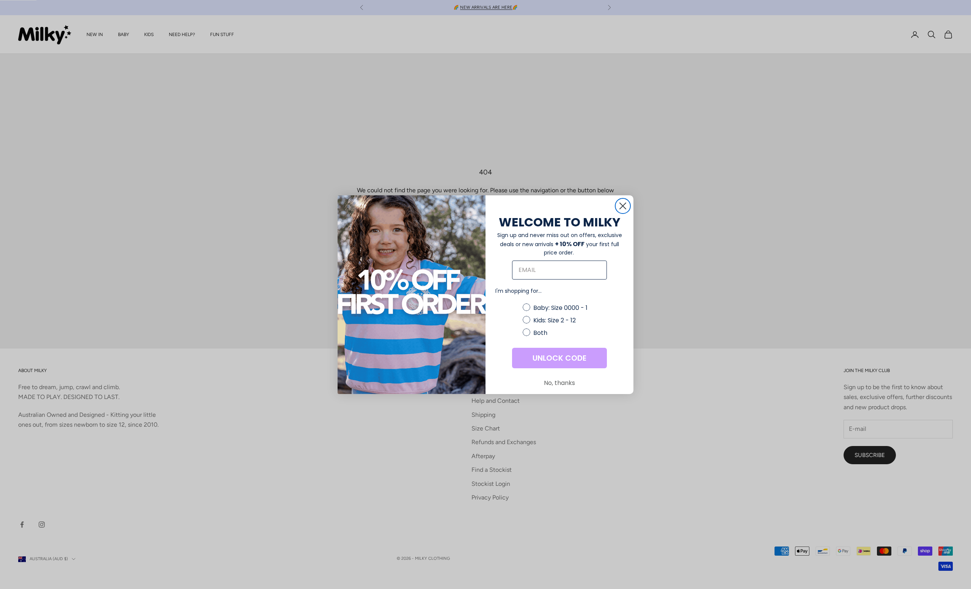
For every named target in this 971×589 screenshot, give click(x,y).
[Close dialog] (622, 206)
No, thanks (559, 383)
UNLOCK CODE (559, 358)
